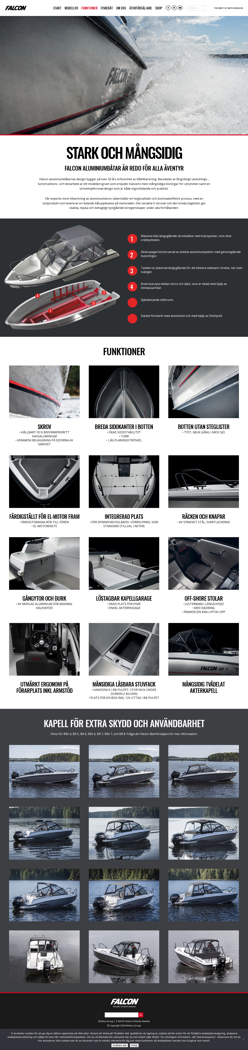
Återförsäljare (140, 8)
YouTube (180, 8)
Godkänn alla (120, 1045)
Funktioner (89, 8)
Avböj (134, 1045)
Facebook (168, 8)
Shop (158, 8)
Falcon (16, 8)
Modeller (71, 8)
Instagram (174, 8)
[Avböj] (243, 1039)
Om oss (121, 8)
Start (57, 8)
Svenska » (193, 8)
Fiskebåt (107, 8)
